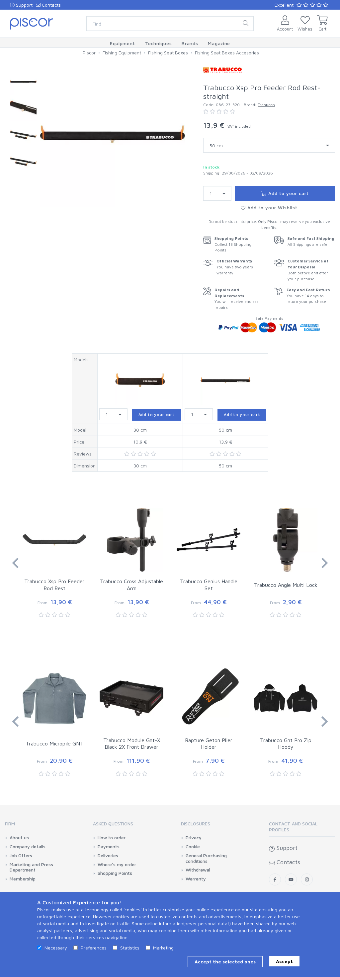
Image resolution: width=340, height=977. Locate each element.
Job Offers (21, 855)
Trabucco (266, 105)
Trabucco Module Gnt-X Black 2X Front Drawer (131, 743)
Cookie (193, 846)
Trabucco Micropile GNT (55, 743)
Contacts (51, 5)
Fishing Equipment (122, 52)
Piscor (89, 52)
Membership (23, 878)
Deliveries (108, 855)
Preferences (94, 947)
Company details (27, 846)
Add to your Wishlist (272, 207)
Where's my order (117, 864)
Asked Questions (113, 823)
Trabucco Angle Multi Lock (285, 585)
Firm (10, 823)
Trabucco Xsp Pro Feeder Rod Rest (54, 584)
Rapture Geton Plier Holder (208, 743)
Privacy (194, 837)
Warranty (196, 878)
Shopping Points (115, 873)
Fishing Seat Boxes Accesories (227, 52)
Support (24, 5)
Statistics (129, 947)
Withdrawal (198, 869)
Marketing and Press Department (31, 867)
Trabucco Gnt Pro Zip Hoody (285, 743)
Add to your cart (288, 193)
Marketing (163, 947)
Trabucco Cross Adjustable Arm (131, 584)
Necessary (55, 947)
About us (19, 837)
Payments (109, 846)
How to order (112, 837)
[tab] (38, 826)
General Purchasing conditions (206, 858)
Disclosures (195, 823)
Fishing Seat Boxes (168, 52)
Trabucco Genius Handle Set (208, 584)
